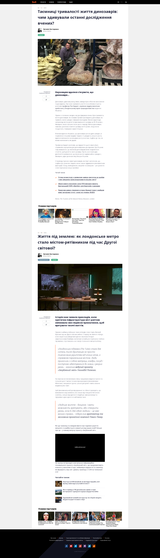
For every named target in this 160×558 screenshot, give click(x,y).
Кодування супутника (91, 540)
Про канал (53, 538)
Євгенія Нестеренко (51, 29)
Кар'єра (61, 538)
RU (122, 2)
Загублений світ (43, 260)
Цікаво (41, 35)
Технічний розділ (97, 538)
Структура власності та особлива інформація (78, 538)
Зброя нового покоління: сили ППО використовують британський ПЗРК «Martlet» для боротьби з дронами (79, 185)
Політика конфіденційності (56, 540)
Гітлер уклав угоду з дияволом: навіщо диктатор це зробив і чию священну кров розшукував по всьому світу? (81, 178)
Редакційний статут (105, 540)
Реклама (107, 538)
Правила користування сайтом (74, 540)
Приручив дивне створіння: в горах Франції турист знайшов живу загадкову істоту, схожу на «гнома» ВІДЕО (81, 191)
